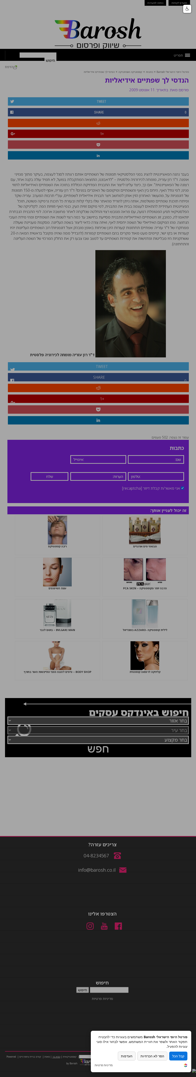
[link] (185, 1065)
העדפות (126, 1056)
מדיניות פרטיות (104, 1065)
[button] (187, 9)
